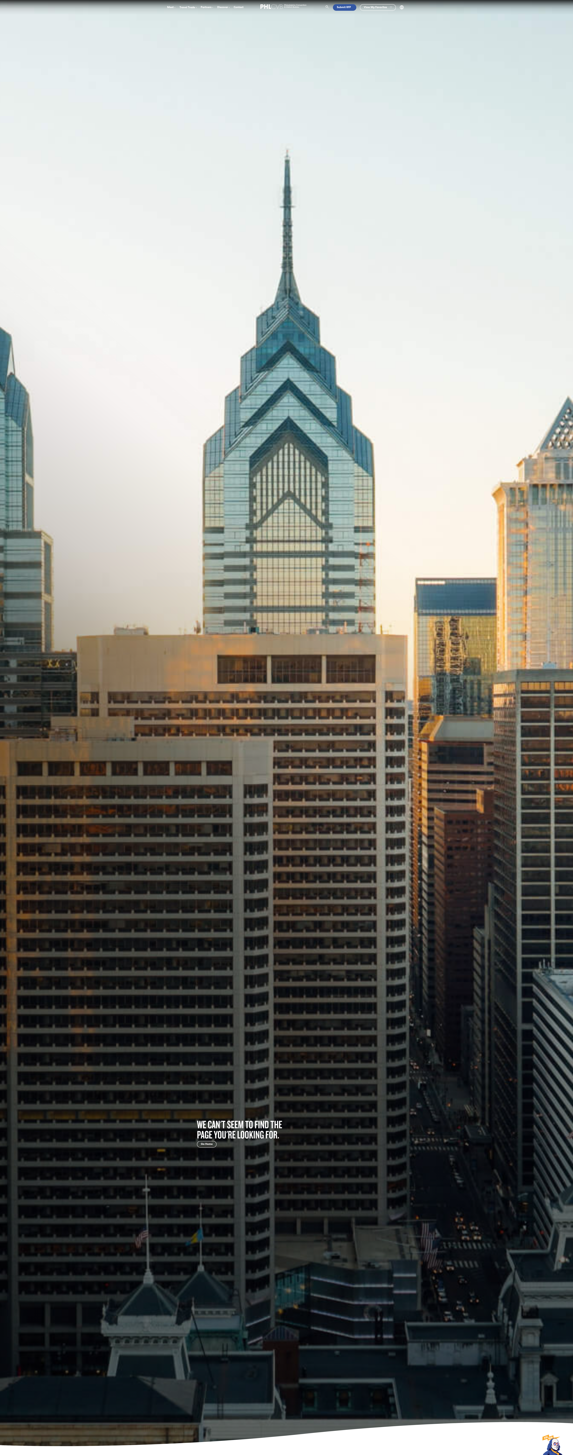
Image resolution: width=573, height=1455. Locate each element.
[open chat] (552, 1444)
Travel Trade (187, 7)
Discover (222, 7)
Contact (239, 7)
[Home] (283, 9)
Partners (206, 7)
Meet (170, 7)
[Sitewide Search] (327, 7)
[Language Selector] (401, 8)
